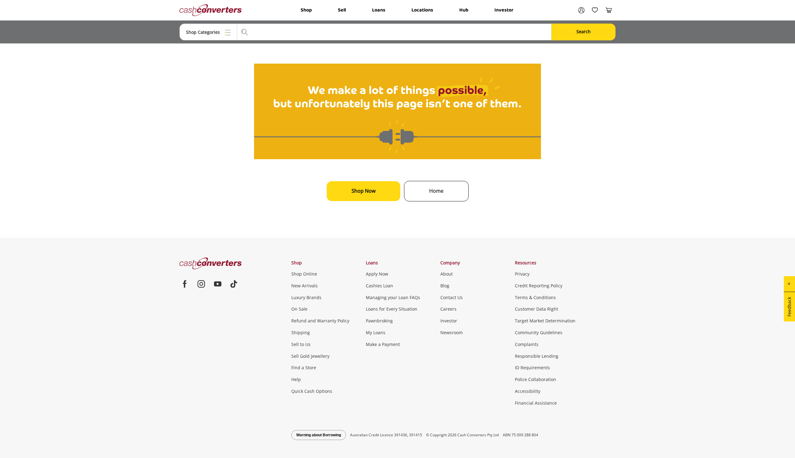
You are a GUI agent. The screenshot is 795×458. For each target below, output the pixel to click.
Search (583, 31)
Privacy (522, 274)
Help (296, 379)
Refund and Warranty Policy (320, 321)
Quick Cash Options (311, 391)
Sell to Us (301, 344)
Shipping (300, 332)
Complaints (526, 344)
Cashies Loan (379, 286)
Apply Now (377, 274)
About (446, 274)
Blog (444, 286)
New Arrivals (304, 286)
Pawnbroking (379, 321)
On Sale (299, 309)
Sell (342, 10)
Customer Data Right (536, 309)
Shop (306, 10)
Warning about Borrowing (318, 435)
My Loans (375, 332)
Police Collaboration (535, 379)
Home (436, 190)
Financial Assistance (536, 403)
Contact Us (451, 297)
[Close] (789, 284)
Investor (503, 10)
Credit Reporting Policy (538, 286)
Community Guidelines (538, 332)
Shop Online (304, 274)
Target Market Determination (545, 321)
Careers (448, 309)
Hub (463, 10)
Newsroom (451, 332)
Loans (378, 10)
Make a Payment (383, 344)
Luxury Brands (306, 297)
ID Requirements (532, 367)
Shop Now (363, 190)
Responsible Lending (536, 356)
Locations (422, 10)
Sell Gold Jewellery (310, 356)
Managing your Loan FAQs (393, 297)
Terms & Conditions (535, 297)
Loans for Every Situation (391, 309)
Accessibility (527, 391)
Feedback (789, 307)
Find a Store (303, 367)
